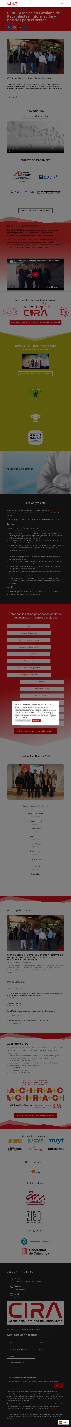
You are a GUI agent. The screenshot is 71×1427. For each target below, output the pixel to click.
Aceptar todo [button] (36, 720)
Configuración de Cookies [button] (23, 720)
